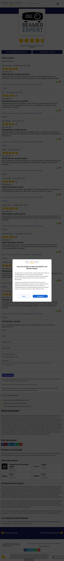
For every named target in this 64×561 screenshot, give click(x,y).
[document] (32, 280)
